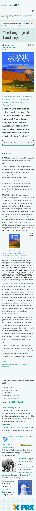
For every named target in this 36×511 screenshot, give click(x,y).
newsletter (8, 433)
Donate (26, 16)
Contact (8, 501)
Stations (8, 16)
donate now (17, 418)
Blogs (2, 16)
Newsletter (4, 18)
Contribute (21, 459)
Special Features (27, 15)
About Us (20, 16)
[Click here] (17, 402)
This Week (9, 15)
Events (14, 16)
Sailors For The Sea (16, 436)
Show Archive (17, 15)
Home (2, 15)
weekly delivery (23, 427)
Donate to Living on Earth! (11, 408)
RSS (13, 501)
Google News (23, 25)
